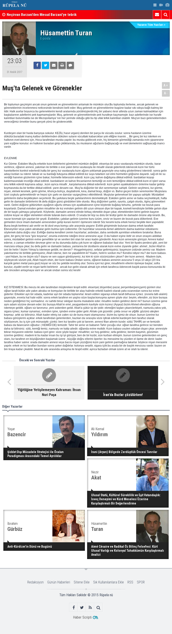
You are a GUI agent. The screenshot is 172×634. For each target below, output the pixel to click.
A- (166, 93)
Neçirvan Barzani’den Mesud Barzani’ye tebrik (42, 15)
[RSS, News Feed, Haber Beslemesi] (90, 607)
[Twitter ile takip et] (82, 607)
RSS (130, 582)
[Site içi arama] (165, 14)
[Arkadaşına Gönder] (53, 65)
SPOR (141, 582)
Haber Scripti (82, 617)
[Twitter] (45, 65)
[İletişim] (157, 14)
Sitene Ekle (82, 582)
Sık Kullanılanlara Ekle (108, 582)
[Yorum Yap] (70, 65)
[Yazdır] (62, 65)
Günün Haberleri (58, 582)
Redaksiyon (35, 582)
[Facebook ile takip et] (73, 607)
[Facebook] (37, 65)
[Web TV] (161, 5)
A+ (165, 85)
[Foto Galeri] (167, 5)
